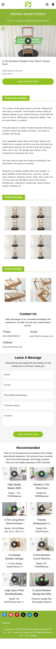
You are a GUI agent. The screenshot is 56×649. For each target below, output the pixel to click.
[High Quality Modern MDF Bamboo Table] (14, 474)
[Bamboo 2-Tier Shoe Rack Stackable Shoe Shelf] (42, 474)
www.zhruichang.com (12, 347)
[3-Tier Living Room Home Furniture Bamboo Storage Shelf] (14, 509)
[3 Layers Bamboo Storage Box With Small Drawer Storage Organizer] (42, 579)
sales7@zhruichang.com (41, 336)
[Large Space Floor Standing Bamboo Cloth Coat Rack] (14, 579)
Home (10, 21)
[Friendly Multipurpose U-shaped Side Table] (42, 509)
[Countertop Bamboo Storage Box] (14, 544)
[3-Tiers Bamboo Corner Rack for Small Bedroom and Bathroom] (42, 544)
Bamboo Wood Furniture (37, 21)
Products (19, 21)
